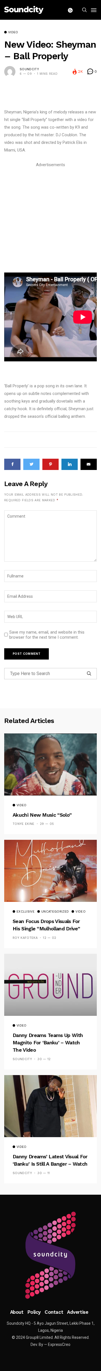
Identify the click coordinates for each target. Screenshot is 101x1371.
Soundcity (29, 69)
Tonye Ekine (24, 824)
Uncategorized (55, 911)
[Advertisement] (50, 219)
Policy (34, 1312)
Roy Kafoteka (25, 938)
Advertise (77, 1312)
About (17, 1312)
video (13, 32)
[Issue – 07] (50, 1255)
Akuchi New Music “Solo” (42, 815)
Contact (54, 1312)
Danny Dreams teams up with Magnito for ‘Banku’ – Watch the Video (48, 1042)
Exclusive (26, 911)
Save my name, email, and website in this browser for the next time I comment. (46, 635)
